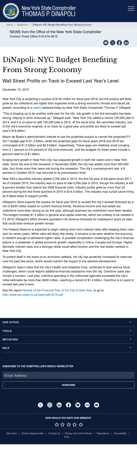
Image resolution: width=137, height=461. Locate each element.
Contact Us (54, 433)
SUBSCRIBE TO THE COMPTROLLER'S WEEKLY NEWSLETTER (38, 366)
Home (10, 24)
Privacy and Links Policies (78, 433)
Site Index (11, 433)
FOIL (67, 437)
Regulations (103, 433)
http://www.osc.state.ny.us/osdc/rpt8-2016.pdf (33, 294)
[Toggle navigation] (131, 8)
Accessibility (120, 433)
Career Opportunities (33, 433)
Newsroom (22, 24)
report (37, 107)
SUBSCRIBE (68, 385)
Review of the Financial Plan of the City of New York (57, 290)
